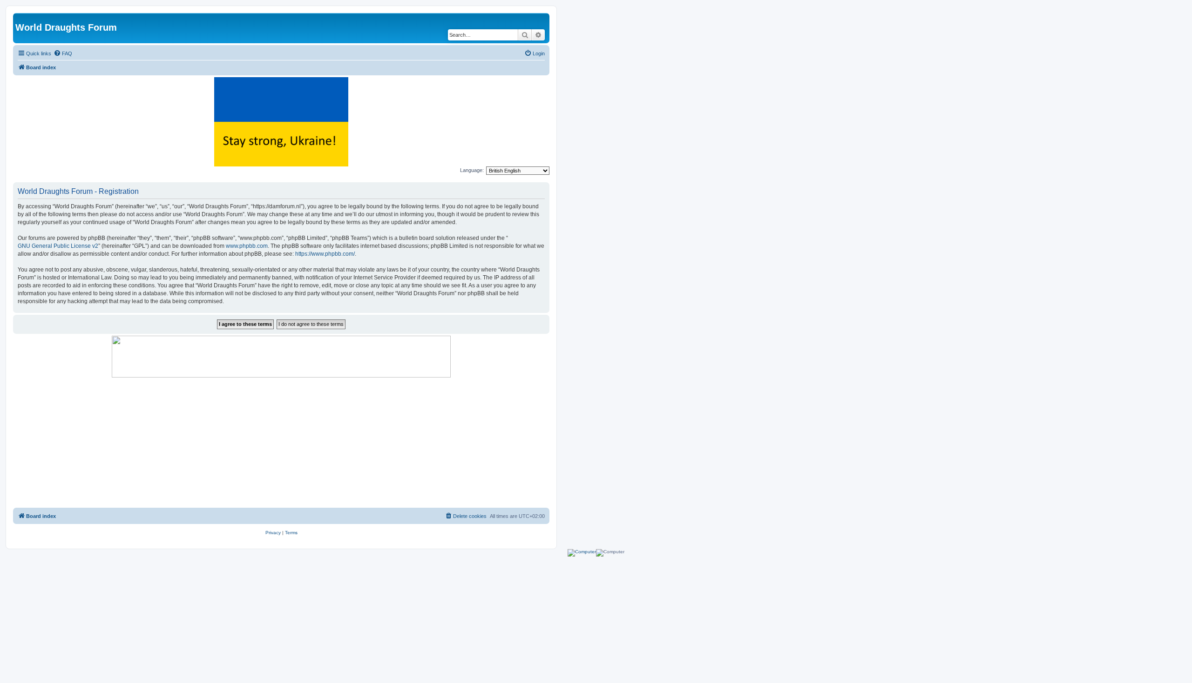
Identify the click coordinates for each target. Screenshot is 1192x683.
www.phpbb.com (247, 246)
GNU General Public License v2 (58, 246)
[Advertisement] (281, 443)
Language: (472, 170)
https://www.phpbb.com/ (325, 254)
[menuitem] (63, 53)
